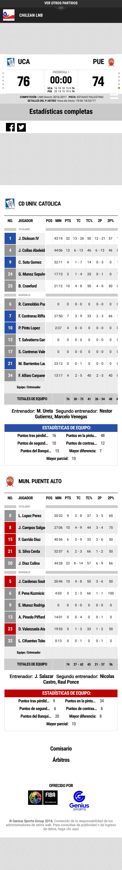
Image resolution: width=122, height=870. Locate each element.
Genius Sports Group (79, 800)
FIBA (43, 800)
